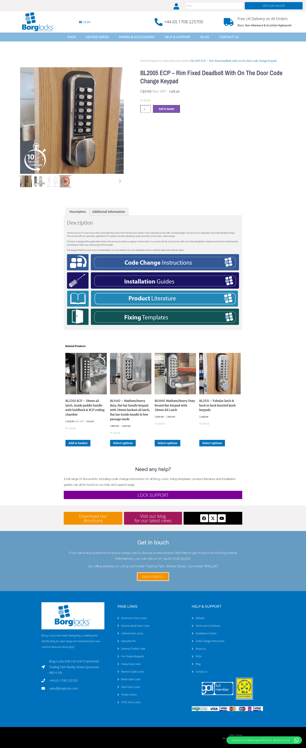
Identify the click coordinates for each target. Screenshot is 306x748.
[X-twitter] (213, 518)
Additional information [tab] (108, 212)
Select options (123, 443)
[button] (119, 122)
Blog (204, 37)
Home (143, 60)
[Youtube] (222, 518)
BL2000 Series (180, 60)
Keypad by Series (160, 60)
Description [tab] (77, 212)
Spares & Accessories (137, 37)
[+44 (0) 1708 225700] (159, 22)
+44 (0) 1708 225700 (183, 22)
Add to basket (166, 109)
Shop (71, 37)
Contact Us (229, 37)
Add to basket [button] (77, 443)
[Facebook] (204, 518)
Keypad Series (97, 37)
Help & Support (177, 37)
